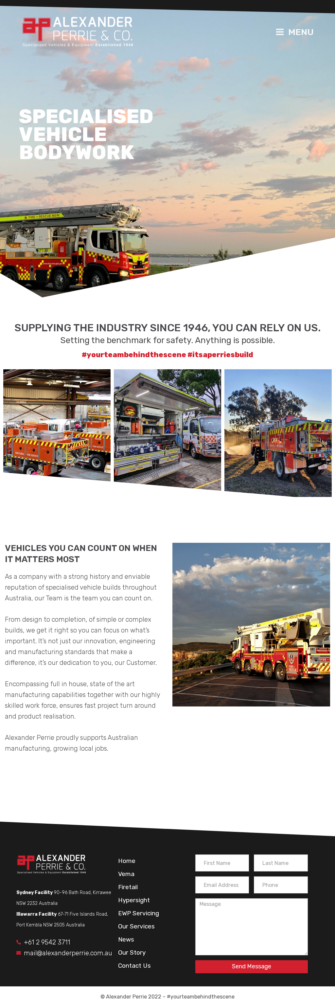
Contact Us (134, 965)
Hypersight (134, 900)
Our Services (136, 926)
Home (126, 861)
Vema (126, 874)
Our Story (132, 952)
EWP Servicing (138, 913)
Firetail (128, 887)
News (126, 939)
